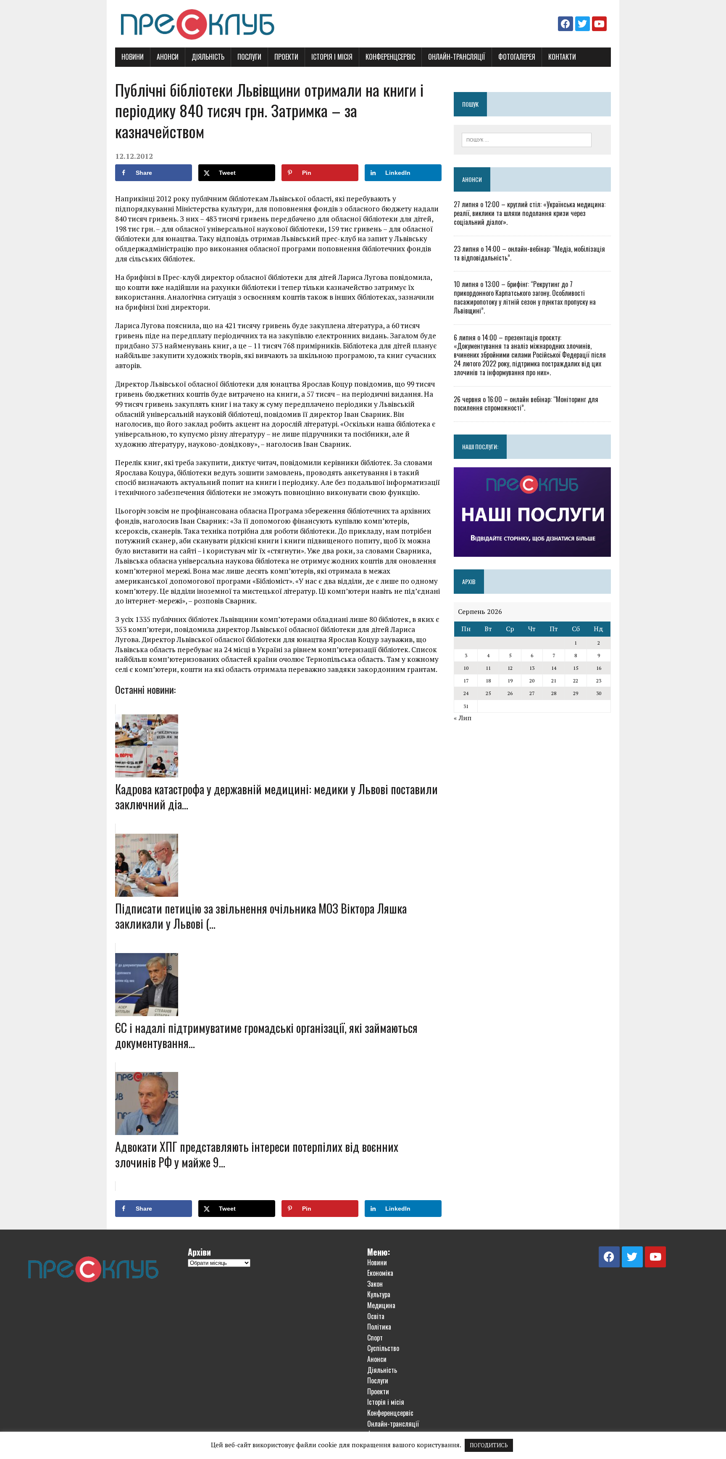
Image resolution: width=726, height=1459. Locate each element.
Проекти (286, 57)
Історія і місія (331, 57)
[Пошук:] (527, 139)
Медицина (381, 1305)
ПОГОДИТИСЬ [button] (489, 1445)
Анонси (168, 57)
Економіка (380, 1273)
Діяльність (208, 57)
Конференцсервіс (390, 57)
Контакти (562, 57)
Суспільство (383, 1348)
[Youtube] (599, 23)
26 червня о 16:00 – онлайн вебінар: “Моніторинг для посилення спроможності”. (526, 403)
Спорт (375, 1338)
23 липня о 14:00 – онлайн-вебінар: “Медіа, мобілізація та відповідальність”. (529, 253)
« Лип (462, 717)
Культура (378, 1294)
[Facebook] (565, 23)
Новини (132, 57)
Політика (379, 1327)
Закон (375, 1284)
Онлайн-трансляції (456, 57)
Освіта (375, 1316)
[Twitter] (582, 23)
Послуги (249, 57)
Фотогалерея (516, 57)
